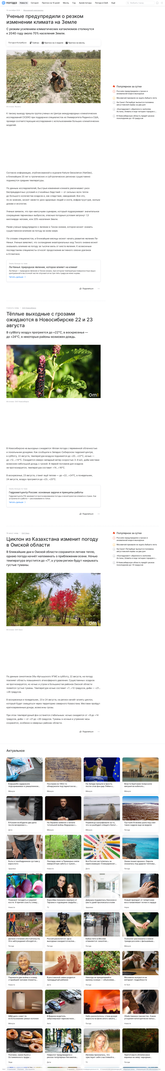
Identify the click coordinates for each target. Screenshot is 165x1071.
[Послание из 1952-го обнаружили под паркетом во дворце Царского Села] (63, 775)
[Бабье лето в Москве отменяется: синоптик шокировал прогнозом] (102, 930)
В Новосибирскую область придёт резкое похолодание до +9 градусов (135, 117)
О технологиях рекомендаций (110, 1069)
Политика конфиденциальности (87, 1069)
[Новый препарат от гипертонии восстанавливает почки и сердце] (140, 892)
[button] (53, 77)
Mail (3, 1069)
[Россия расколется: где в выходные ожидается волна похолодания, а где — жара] (63, 930)
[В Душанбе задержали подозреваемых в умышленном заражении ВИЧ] (24, 775)
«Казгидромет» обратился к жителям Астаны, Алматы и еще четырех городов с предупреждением (136, 110)
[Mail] (3, 3)
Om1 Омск (25, 533)
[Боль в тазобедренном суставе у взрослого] (24, 853)
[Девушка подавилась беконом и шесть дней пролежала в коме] (102, 892)
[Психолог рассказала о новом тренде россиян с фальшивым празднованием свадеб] (140, 930)
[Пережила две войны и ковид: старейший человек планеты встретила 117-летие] (24, 969)
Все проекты (30, 1069)
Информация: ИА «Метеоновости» (148, 1069)
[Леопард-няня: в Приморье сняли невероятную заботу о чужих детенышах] (63, 853)
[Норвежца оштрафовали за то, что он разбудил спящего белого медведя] (102, 814)
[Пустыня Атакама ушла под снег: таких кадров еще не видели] (140, 814)
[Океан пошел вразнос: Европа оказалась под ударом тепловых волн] (140, 853)
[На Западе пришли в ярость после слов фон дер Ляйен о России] (102, 775)
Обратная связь (129, 1069)
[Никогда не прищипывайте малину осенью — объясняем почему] (102, 969)
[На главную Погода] (11, 3)
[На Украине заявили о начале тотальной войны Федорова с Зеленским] (63, 814)
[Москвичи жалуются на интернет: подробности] (140, 969)
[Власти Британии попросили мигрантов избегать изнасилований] (140, 775)
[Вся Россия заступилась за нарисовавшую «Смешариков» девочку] (102, 853)
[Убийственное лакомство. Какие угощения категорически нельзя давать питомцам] (140, 1008)
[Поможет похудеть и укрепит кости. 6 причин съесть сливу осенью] (24, 892)
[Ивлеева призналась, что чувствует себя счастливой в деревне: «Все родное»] (102, 1046)
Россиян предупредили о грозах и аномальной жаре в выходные (132, 92)
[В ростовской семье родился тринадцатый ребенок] (63, 969)
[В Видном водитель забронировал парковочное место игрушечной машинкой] (63, 1008)
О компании (11, 1069)
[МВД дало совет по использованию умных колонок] (24, 1008)
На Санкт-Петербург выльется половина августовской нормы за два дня (135, 103)
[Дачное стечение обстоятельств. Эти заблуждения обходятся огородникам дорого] (24, 930)
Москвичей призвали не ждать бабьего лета (137, 98)
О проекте (70, 1069)
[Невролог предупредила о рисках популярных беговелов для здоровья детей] (63, 1046)
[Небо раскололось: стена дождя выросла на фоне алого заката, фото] (102, 1008)
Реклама (21, 1069)
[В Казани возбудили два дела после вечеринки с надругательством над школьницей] (24, 814)
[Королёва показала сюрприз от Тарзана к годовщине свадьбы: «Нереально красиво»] (63, 892)
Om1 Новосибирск (29, 308)
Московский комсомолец (33, 10)
